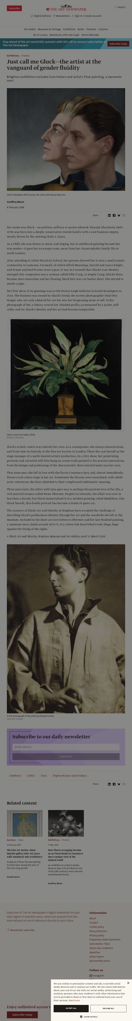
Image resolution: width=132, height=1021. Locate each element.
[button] (90, 1016)
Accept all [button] (71, 1008)
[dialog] (91, 1000)
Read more (74, 1000)
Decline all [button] (108, 1008)
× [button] (128, 983)
